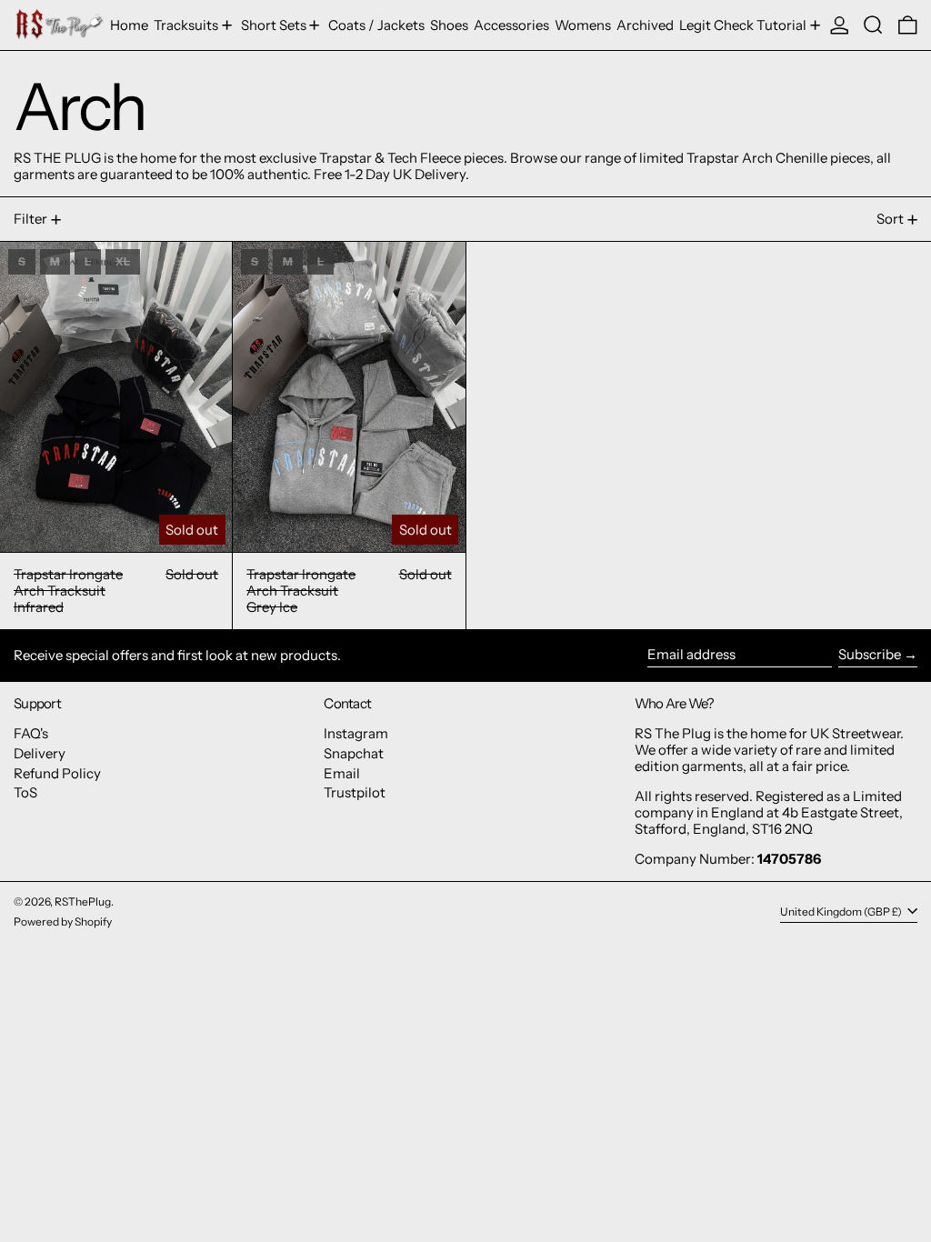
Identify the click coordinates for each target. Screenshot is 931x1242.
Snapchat (354, 753)
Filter (30, 218)
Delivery (39, 753)
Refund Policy (57, 773)
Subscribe (869, 654)
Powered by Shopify (63, 921)
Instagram (356, 733)
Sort (890, 218)
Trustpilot (354, 792)
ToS (25, 792)
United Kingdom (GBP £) (842, 911)
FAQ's (31, 733)
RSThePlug (83, 901)
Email (342, 773)
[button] (873, 25)
